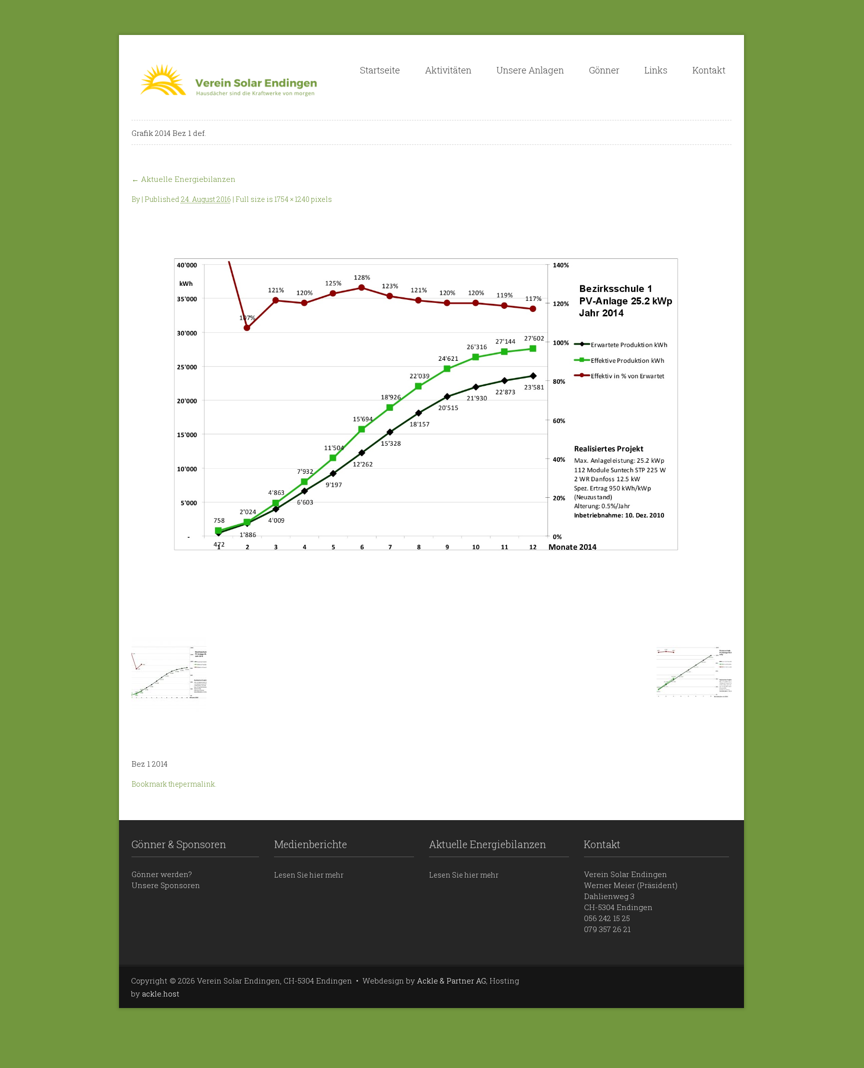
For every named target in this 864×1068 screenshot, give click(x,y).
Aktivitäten (448, 70)
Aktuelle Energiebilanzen (184, 179)
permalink (197, 784)
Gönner (604, 70)
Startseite (380, 70)
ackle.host (161, 994)
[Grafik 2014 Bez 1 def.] (432, 417)
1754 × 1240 (292, 199)
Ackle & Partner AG (451, 981)
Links (656, 70)
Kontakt (709, 70)
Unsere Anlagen (530, 70)
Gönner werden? (162, 874)
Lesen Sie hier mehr (309, 875)
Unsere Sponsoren (166, 885)
